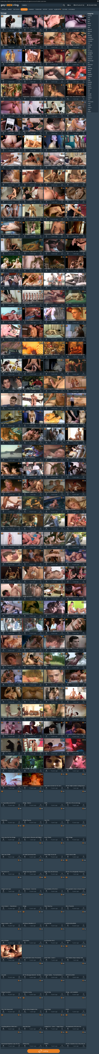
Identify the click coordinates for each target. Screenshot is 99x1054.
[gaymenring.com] (10, 5)
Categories (24, 9)
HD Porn (64, 9)
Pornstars (38, 9)
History (45, 9)
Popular (4, 9)
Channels (31, 9)
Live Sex (51, 9)
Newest (10, 9)
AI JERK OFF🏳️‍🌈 (57, 9)
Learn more (43, 1)
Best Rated (16, 9)
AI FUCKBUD (72, 9)
